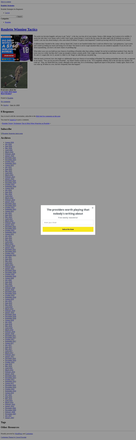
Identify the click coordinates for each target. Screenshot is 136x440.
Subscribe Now (68, 229)
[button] (68, 212)
